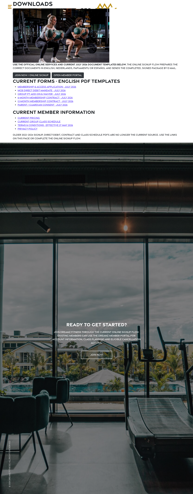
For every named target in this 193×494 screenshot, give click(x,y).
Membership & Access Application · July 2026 (47, 86)
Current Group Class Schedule (39, 121)
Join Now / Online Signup (32, 75)
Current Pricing (29, 118)
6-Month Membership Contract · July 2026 (45, 97)
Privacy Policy (27, 128)
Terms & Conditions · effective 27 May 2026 (45, 125)
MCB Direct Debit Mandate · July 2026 (42, 90)
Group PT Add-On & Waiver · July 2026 (42, 94)
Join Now (96, 354)
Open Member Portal (68, 75)
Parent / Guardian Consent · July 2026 (43, 104)
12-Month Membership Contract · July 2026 (45, 101)
